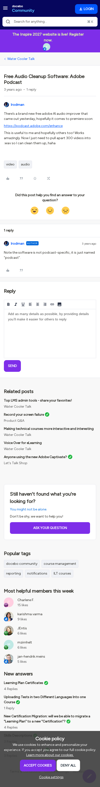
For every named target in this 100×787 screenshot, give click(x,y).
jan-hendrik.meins (31, 656)
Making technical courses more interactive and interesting (49, 429)
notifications (37, 573)
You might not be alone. (28, 509)
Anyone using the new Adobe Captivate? (35, 457)
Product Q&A (14, 421)
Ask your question (50, 528)
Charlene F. (25, 600)
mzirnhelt (24, 642)
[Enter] (8, 22)
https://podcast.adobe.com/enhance (33, 126)
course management (60, 564)
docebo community (21, 564)
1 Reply (9, 708)
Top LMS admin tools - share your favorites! (38, 400)
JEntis (22, 628)
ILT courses (62, 573)
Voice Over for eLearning (23, 443)
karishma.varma (29, 614)
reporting (13, 573)
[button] (5, 10)
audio (25, 164)
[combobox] (50, 22)
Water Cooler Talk (21, 59)
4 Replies (11, 689)
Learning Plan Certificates (23, 683)
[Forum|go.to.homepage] (23, 9)
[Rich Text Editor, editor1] (50, 333)
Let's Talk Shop (15, 463)
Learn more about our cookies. (50, 755)
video (10, 164)
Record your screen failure (24, 415)
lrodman (17, 105)
